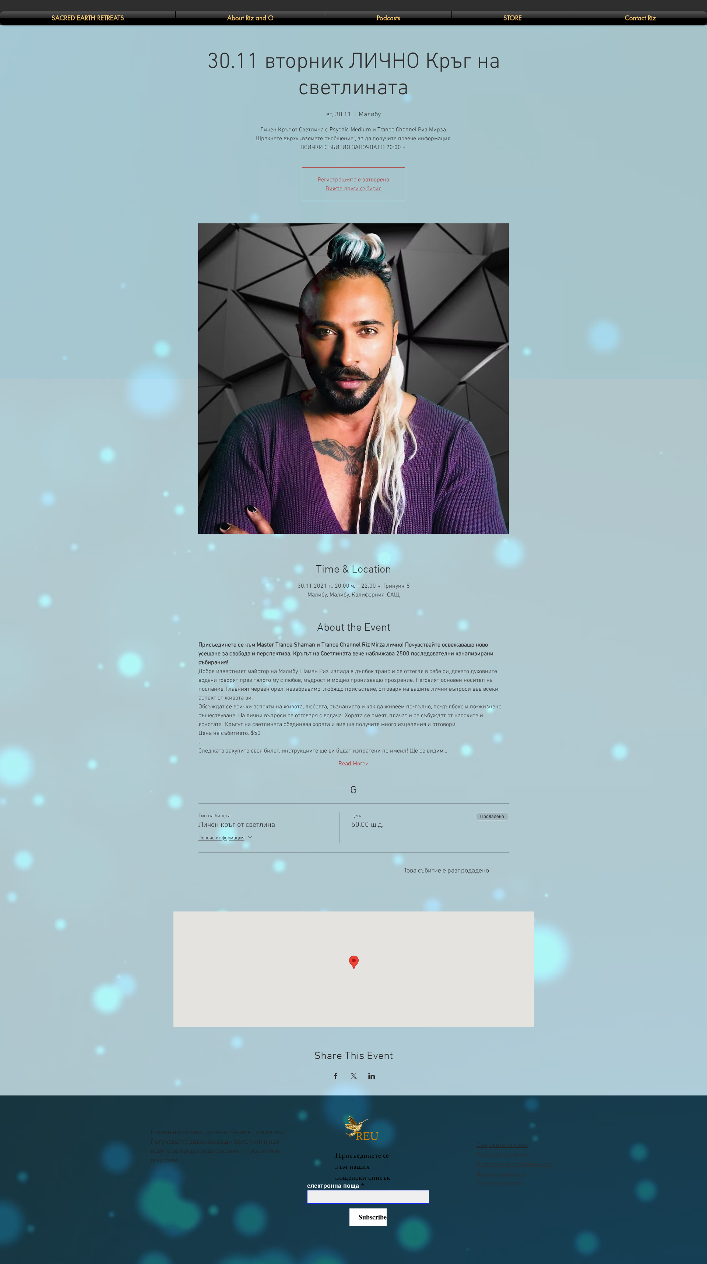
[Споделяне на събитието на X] (353, 1076)
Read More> (353, 764)
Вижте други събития (353, 188)
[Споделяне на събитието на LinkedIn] (371, 1076)
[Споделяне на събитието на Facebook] (335, 1076)
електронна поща (333, 1186)
